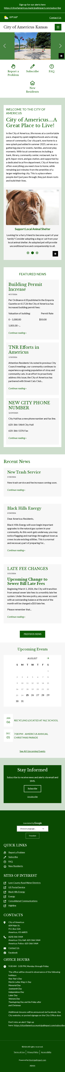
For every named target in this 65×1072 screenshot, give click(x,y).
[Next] (48, 658)
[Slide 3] (37, 253)
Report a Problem (13, 73)
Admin (32, 1065)
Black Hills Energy (16, 892)
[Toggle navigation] (58, 27)
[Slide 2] (32, 253)
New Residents (32, 90)
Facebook (13, 952)
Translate (32, 836)
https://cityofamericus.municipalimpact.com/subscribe (32, 7)
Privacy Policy (32, 1052)
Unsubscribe (32, 797)
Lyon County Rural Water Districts (24, 882)
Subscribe (32, 71)
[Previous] (5, 45)
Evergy (11, 896)
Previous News (32, 634)
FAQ (52, 71)
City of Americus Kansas (26, 27)
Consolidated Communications (22, 901)
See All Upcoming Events (32, 751)
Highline (12, 905)
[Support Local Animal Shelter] (32, 207)
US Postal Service (16, 887)
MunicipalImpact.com (37, 1060)
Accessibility (46, 1052)
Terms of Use (19, 1052)
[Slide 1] (28, 253)
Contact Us (55, 17)
